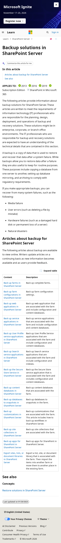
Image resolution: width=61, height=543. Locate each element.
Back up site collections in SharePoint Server (12, 432)
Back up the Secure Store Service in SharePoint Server (13, 372)
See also (9, 78)
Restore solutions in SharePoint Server (24, 490)
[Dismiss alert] (56, 4)
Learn (6, 38)
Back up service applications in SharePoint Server (12, 321)
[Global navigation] (3, 32)
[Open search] (47, 32)
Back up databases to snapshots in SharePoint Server (13, 402)
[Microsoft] (30, 32)
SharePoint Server (21, 38)
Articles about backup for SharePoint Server (26, 74)
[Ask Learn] (51, 39)
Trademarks (8, 538)
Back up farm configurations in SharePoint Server (12, 294)
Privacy (20, 530)
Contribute (7, 530)
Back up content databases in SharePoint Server (12, 390)
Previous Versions (28, 526)
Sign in (55, 32)
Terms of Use (39, 534)
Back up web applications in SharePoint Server (12, 306)
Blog (42, 526)
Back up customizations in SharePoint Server (12, 414)
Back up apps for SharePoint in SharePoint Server (12, 444)
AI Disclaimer (9, 526)
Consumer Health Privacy (14, 534)
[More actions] (56, 39)
